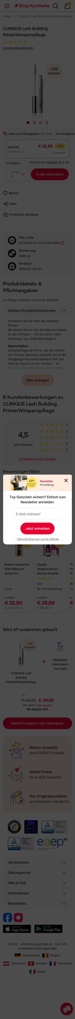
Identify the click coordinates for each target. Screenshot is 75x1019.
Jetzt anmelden (37, 528)
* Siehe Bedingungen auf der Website (37, 539)
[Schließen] (66, 480)
